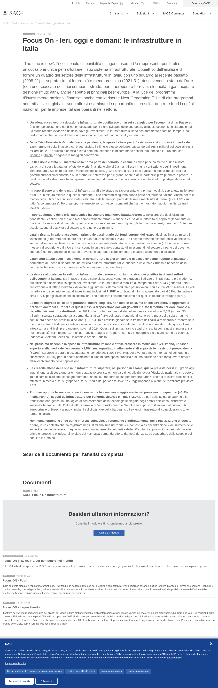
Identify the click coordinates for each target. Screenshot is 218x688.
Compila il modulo (109, 532)
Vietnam (50, 337)
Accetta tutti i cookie (19, 681)
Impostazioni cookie (15, 663)
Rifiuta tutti (46, 681)
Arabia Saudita (97, 337)
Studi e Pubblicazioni (22, 23)
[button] (127, 13)
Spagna (35, 155)
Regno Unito (117, 332)
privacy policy (174, 657)
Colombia (77, 337)
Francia (88, 332)
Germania (74, 332)
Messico (63, 337)
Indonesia (36, 337)
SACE (6, 23)
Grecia (48, 155)
